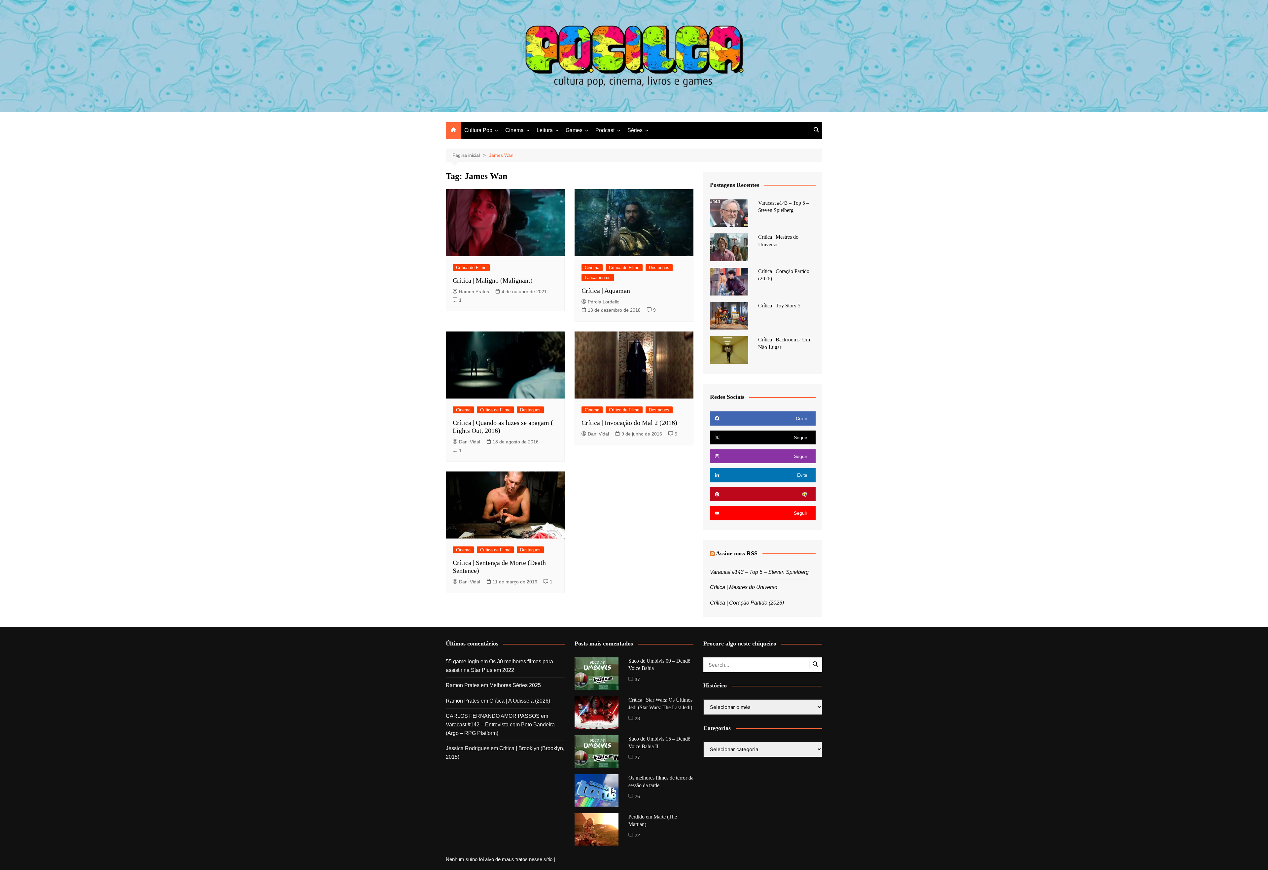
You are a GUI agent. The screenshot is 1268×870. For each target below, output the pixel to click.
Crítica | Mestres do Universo (743, 587)
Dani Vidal (469, 441)
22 (637, 835)
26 (637, 796)
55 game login (462, 661)
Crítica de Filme (471, 267)
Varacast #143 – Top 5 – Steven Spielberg (759, 572)
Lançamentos (598, 277)
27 (637, 757)
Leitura (545, 130)
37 (637, 679)
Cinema (514, 130)
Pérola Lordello (603, 301)
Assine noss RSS (736, 553)
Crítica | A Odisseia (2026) (519, 701)
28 (637, 718)
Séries (635, 130)
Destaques (659, 267)
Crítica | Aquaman (605, 290)
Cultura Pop (478, 130)
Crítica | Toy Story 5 (779, 305)
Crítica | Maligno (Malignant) (493, 280)
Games (574, 130)
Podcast (605, 130)
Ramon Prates (474, 291)
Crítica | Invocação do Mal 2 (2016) (629, 422)
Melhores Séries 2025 (515, 685)
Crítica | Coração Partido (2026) (747, 603)
